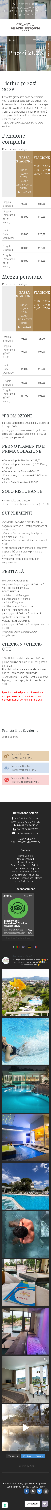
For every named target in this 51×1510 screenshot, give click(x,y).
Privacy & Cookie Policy (33, 1487)
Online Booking (10, 736)
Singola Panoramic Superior (25, 868)
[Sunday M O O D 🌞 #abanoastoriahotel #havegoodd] (25, 1234)
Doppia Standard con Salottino (25, 865)
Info (14, 40)
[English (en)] (23, 947)
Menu (39, 40)
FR (36, 15)
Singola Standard (25, 859)
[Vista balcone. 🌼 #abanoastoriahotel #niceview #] (25, 992)
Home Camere (25, 856)
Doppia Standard (25, 862)
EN (28, 15)
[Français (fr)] (35, 947)
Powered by (25, 1466)
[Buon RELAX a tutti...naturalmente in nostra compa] (25, 1427)
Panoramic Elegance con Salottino (25, 878)
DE (32, 15)
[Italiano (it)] (17, 947)
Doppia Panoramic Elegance (25, 875)
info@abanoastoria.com (27, 833)
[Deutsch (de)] (29, 947)
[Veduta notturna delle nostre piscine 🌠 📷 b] (25, 1089)
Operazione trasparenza (35, 1483)
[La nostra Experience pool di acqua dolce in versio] (25, 1137)
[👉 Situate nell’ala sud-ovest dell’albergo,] (25, 1379)
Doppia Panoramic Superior (25, 871)
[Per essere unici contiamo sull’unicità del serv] (25, 1282)
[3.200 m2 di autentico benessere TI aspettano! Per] (25, 1331)
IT (24, 15)
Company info (13, 1487)
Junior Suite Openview (25, 881)
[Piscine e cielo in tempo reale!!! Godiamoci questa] (25, 1186)
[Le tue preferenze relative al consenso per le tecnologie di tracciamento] (5, 1505)
